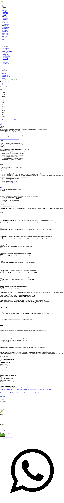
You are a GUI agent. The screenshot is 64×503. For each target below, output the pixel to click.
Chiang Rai (3, 117)
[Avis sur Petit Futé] (32, 396)
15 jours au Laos (4, 26)
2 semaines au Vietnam (17, 79)
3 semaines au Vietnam (5, 12)
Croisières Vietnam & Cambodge (6, 56)
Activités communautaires (5, 75)
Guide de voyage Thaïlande (6, 63)
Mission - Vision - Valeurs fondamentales (7, 71)
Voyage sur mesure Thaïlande (6, 24)
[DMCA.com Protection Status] (2, 436)
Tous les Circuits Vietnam (4, 10)
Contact (2, 77)
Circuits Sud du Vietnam (5, 14)
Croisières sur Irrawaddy (5, 58)
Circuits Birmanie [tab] (5, 9)
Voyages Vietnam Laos (5, 39)
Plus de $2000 (3, 96)
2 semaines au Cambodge (5, 18)
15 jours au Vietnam (5, 11)
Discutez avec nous (2, 438)
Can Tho (3, 108)
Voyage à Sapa (4, 15)
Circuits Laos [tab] (4, 8)
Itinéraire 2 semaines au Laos (6, 27)
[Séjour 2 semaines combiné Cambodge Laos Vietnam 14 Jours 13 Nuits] (8, 119)
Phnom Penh (3, 110)
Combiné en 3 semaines (5, 36)
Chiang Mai (3, 116)
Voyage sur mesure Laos (5, 28)
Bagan (3, 114)
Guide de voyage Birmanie (6, 64)
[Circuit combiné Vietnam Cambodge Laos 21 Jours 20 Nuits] (7, 182)
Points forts (1, 127)
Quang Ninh (3, 102)
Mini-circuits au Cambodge (6, 20)
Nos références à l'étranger (5, 74)
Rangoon (3, 112)
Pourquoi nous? (4, 72)
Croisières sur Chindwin (5, 59)
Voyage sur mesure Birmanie (6, 32)
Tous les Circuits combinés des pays (5, 34)
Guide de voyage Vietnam (5, 62)
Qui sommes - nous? (5, 70)
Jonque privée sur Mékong (6, 57)
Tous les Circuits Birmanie (4, 30)
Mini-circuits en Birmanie (5, 33)
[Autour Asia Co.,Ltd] (2, 2)
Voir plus (1, 191)
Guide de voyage (3, 430)
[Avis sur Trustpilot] (32, 395)
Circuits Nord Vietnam (5, 13)
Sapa (2, 104)
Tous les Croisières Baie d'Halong (5, 48)
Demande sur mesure (3, 78)
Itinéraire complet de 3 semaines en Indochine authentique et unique (9, 139)
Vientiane (3, 100)
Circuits (2, 429)
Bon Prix (1, 124)
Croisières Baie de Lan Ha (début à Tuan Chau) (8, 49)
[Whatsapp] (32, 502)
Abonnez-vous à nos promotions (6, 76)
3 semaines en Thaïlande (5, 23)
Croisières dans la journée (5, 54)
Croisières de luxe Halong (5, 53)
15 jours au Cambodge (5, 17)
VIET (11, 437)
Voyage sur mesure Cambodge (6, 19)
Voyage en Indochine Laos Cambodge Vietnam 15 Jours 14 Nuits (9, 163)
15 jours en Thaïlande (5, 22)
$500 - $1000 (3, 94)
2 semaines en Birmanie (5, 31)
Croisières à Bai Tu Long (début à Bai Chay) (7, 51)
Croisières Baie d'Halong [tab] (5, 46)
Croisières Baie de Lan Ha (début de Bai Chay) (8, 52)
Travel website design (7, 437)
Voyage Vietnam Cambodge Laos (6, 37)
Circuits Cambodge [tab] (5, 7)
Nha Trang (3, 106)
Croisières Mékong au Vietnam (6, 55)
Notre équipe (4, 73)
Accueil (2, 5)
